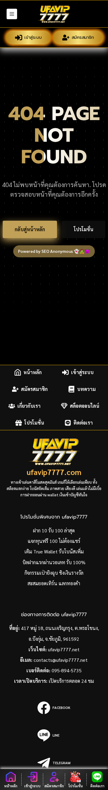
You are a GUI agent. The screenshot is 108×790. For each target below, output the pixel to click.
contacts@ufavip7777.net (61, 660)
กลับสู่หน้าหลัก (30, 229)
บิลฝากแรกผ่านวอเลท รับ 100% (54, 562)
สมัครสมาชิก (82, 37)
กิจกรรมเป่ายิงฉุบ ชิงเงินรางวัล (54, 573)
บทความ (86, 389)
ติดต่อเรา (83, 422)
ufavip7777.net (64, 649)
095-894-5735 (67, 670)
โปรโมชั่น (83, 229)
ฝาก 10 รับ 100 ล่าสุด (54, 530)
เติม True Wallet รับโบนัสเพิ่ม (54, 551)
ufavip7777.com (54, 472)
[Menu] (12, 14)
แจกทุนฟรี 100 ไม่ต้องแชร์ (54, 541)
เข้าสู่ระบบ (32, 37)
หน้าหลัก (32, 372)
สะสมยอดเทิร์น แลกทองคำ (54, 583)
